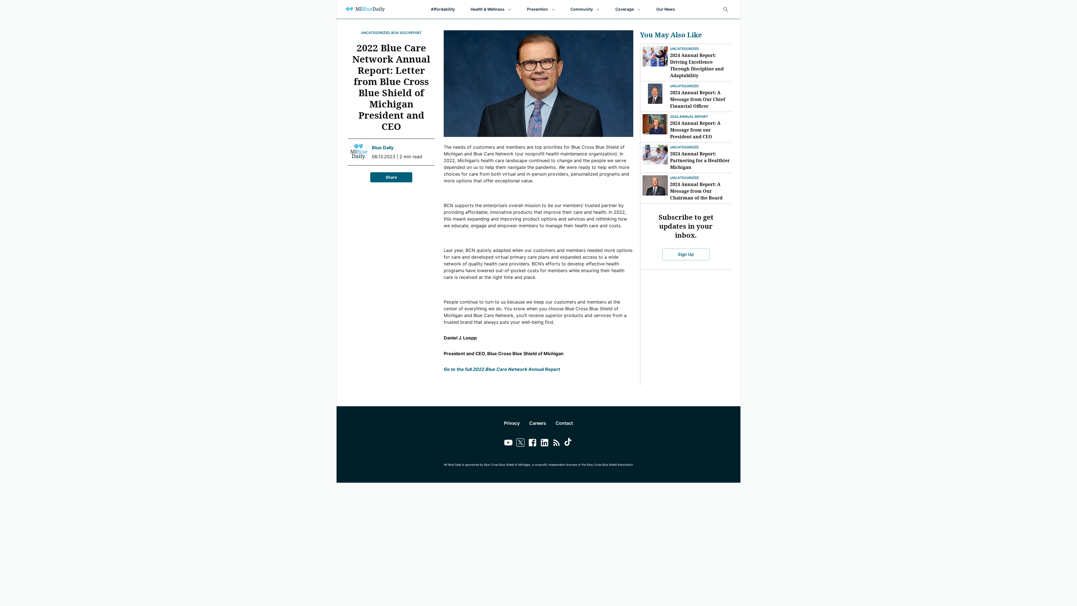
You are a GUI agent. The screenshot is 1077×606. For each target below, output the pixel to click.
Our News (665, 9)
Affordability (443, 9)
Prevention (537, 9)
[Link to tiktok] (569, 443)
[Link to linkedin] (544, 443)
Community (581, 9)
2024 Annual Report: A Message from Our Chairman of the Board (696, 191)
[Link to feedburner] (556, 443)
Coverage (624, 9)
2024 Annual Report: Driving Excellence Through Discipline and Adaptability (697, 65)
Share (391, 177)
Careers (537, 423)
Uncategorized (684, 49)
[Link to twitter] (520, 443)
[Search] (725, 9)
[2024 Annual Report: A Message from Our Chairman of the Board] (655, 185)
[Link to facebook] (532, 443)
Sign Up (686, 254)
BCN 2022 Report (406, 33)
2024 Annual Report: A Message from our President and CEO (695, 130)
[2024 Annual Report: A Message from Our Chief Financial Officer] (655, 94)
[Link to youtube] (508, 443)
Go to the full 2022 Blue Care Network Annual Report (502, 369)
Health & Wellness (488, 9)
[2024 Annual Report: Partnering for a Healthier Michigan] (655, 155)
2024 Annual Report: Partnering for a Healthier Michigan (700, 160)
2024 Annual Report (689, 116)
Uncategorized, (376, 33)
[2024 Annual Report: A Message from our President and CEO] (655, 124)
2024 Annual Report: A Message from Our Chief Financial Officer (697, 99)
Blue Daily (382, 147)
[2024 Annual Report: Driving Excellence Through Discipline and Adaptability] (655, 56)
